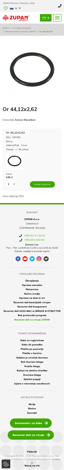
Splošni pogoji (32, 379)
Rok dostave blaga (32, 362)
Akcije (32, 404)
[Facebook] (18, 258)
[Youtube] (25, 258)
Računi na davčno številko (32, 370)
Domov (6, 28)
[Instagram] (39, 258)
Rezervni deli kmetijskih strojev (32, 302)
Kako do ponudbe (32, 344)
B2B (33, 3)
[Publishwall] (46, 258)
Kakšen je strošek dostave (32, 357)
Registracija (10, 3)
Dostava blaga (32, 375)
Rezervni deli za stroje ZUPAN (20, 31)
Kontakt (32, 413)
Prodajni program (22, 28)
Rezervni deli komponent (32, 306)
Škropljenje (32, 280)
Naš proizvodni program (32, 315)
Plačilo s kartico (32, 353)
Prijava (24, 3)
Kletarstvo (32, 289)
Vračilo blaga (32, 366)
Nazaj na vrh (32, 465)
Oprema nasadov (32, 285)
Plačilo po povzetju (32, 349)
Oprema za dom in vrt (32, 298)
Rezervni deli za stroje (28, 435)
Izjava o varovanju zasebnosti (32, 383)
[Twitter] (32, 258)
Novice (32, 408)
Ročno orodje (32, 293)
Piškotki (32, 451)
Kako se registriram (32, 340)
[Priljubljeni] (6, 8)
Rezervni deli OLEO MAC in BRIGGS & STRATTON (32, 311)
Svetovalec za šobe (28, 423)
